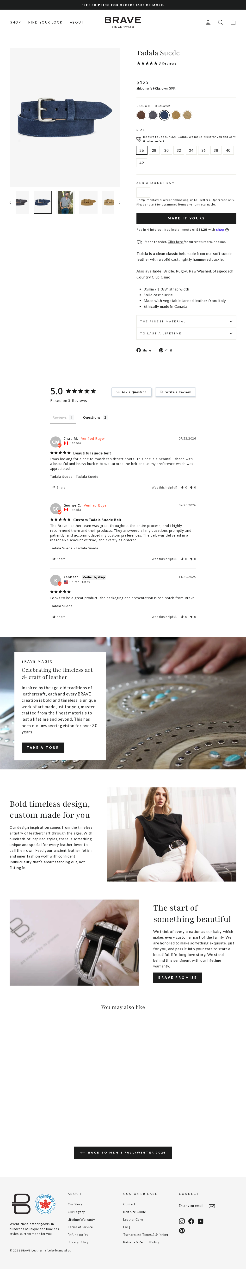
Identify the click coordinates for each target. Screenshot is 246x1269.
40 (228, 150)
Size (140, 130)
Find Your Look (45, 22)
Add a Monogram (155, 183)
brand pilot (63, 1250)
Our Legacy (76, 1212)
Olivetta (176, 115)
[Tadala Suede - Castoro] (13, 1106)
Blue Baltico (164, 115)
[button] (184, 487)
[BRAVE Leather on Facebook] (191, 1221)
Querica (187, 115)
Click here (176, 242)
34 (191, 150)
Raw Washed (200, 271)
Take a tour (43, 747)
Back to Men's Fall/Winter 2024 (126, 1152)
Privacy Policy (78, 1242)
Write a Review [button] (178, 392)
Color (153, 106)
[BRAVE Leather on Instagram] (182, 1221)
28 (154, 150)
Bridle (168, 271)
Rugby (181, 271)
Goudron (153, 115)
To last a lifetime (161, 333)
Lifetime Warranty (81, 1219)
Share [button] (61, 487)
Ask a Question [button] (134, 392)
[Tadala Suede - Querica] (39, 1106)
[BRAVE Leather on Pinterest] (182, 1230)
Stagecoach (223, 271)
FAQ (126, 1227)
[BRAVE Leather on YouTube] (200, 1221)
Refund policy (78, 1235)
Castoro (141, 115)
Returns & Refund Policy (141, 1242)
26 (141, 150)
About (77, 22)
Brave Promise (177, 977)
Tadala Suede (61, 476)
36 (203, 150)
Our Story (75, 1204)
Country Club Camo (153, 277)
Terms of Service (80, 1227)
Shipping (142, 88)
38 (216, 150)
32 (179, 150)
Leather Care (133, 1219)
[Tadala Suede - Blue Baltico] (26, 1106)
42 (141, 163)
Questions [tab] (92, 417)
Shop (15, 22)
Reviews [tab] (60, 417)
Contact (129, 1204)
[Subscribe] (212, 1206)
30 (166, 150)
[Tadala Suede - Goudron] (19, 1106)
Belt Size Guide (134, 1212)
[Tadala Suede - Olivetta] (32, 1106)
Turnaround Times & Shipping (145, 1235)
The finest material (163, 321)
